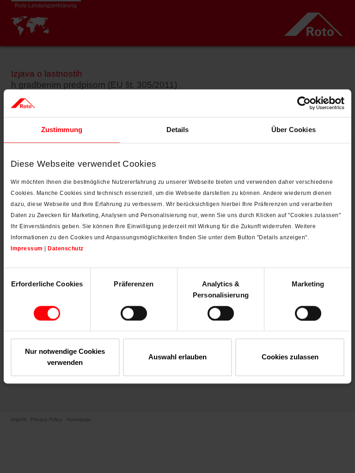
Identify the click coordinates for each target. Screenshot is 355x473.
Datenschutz (66, 248)
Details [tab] (177, 129)
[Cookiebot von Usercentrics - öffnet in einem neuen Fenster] (303, 103)
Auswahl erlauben (177, 357)
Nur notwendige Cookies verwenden (65, 357)
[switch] (134, 313)
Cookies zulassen (290, 357)
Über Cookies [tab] (293, 129)
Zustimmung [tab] (61, 129)
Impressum (27, 248)
